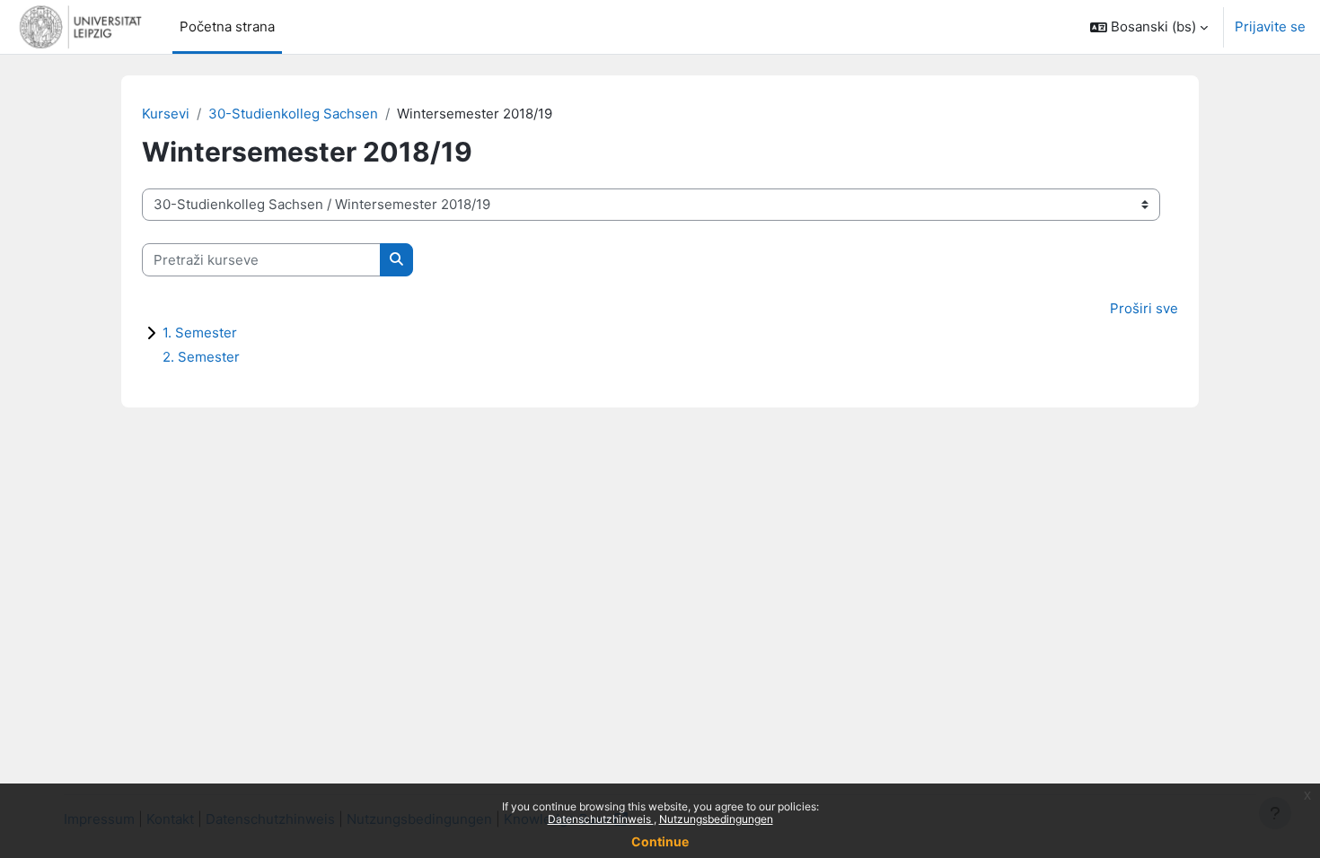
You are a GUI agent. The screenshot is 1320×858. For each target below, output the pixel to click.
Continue (660, 841)
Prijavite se (1270, 26)
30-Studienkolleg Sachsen (293, 113)
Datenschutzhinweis (601, 819)
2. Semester (201, 356)
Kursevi (165, 113)
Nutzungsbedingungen (716, 819)
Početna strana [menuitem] (227, 26)
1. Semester (200, 332)
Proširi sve (1144, 308)
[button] (1148, 27)
